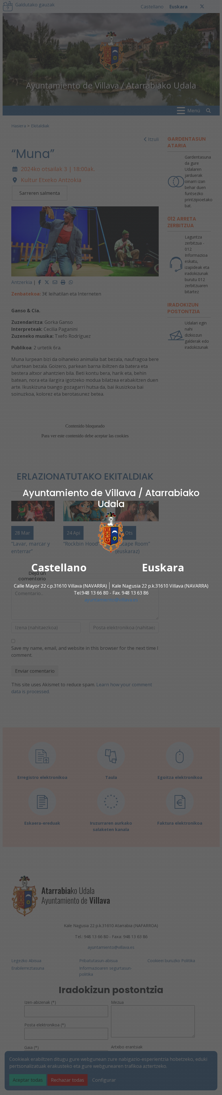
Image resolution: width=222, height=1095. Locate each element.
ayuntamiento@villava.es (111, 600)
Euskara (163, 567)
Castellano (59, 567)
